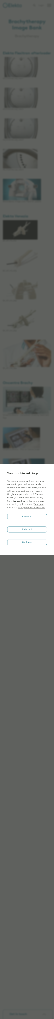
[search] (34, 5)
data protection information (31, 508)
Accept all (27, 517)
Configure (38, 504)
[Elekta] (12, 5)
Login (41, 5)
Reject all (27, 530)
